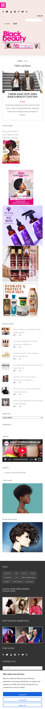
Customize (23, 700)
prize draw (29, 581)
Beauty (33, 573)
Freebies (6, 581)
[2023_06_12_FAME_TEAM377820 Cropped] (35, 606)
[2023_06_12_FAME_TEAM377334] (9, 606)
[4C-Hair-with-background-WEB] (22, 512)
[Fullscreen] (39, 459)
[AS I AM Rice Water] (22, 245)
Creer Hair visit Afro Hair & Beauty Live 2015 (22, 95)
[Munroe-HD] (22, 551)
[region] (22, 689)
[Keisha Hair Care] (20, 281)
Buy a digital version (10, 134)
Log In (40, 16)
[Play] (5, 459)
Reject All (22, 705)
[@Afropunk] (9, 635)
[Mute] (35, 459)
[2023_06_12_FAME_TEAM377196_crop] (22, 605)
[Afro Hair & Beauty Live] (22, 48)
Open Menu (3, 5)
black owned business (28, 577)
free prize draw (17, 581)
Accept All (22, 695)
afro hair (24, 573)
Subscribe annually (10, 138)
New (16, 573)
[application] (22, 450)
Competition (8, 577)
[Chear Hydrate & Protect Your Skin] (20, 317)
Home (20, 61)
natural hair (7, 573)
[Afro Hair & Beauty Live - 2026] (20, 204)
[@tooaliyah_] (22, 635)
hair (16, 577)
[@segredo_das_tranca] (35, 635)
